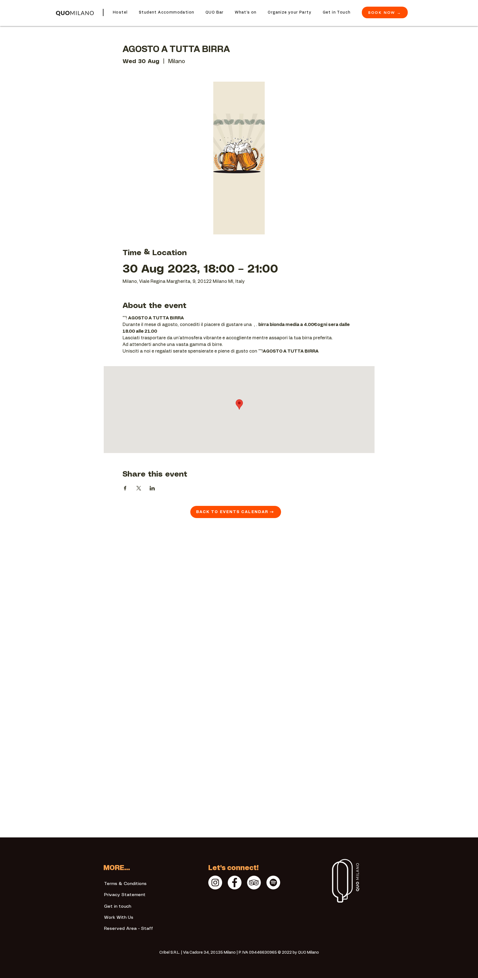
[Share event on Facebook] (125, 488)
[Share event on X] (138, 488)
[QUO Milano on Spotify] (273, 882)
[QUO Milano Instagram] (215, 882)
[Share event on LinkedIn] (152, 488)
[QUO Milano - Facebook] (234, 882)
